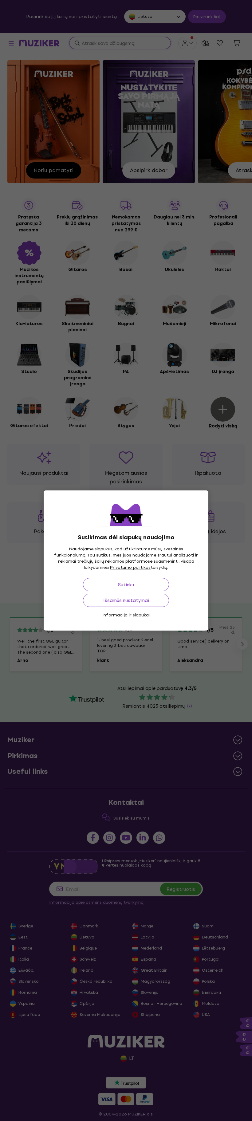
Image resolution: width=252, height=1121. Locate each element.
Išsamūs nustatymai (126, 600)
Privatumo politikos (130, 567)
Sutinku (126, 584)
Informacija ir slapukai (126, 615)
